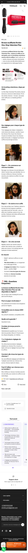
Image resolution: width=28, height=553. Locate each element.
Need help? (22, 384)
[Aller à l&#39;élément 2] (10, 36)
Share (5, 384)
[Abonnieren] (22, 524)
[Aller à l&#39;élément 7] (19, 36)
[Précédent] (2, 2)
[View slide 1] (12, 485)
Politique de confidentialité (19, 542)
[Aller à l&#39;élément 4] (13, 36)
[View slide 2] (13, 485)
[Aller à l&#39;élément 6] (17, 36)
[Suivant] (24, 2)
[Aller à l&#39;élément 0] (8, 36)
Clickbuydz (13, 6)
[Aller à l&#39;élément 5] (15, 36)
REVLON (3, 39)
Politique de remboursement (8, 542)
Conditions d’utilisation (6, 543)
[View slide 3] (15, 485)
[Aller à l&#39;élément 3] (12, 36)
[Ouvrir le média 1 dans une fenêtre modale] (22, 10)
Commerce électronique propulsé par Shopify (16, 539)
